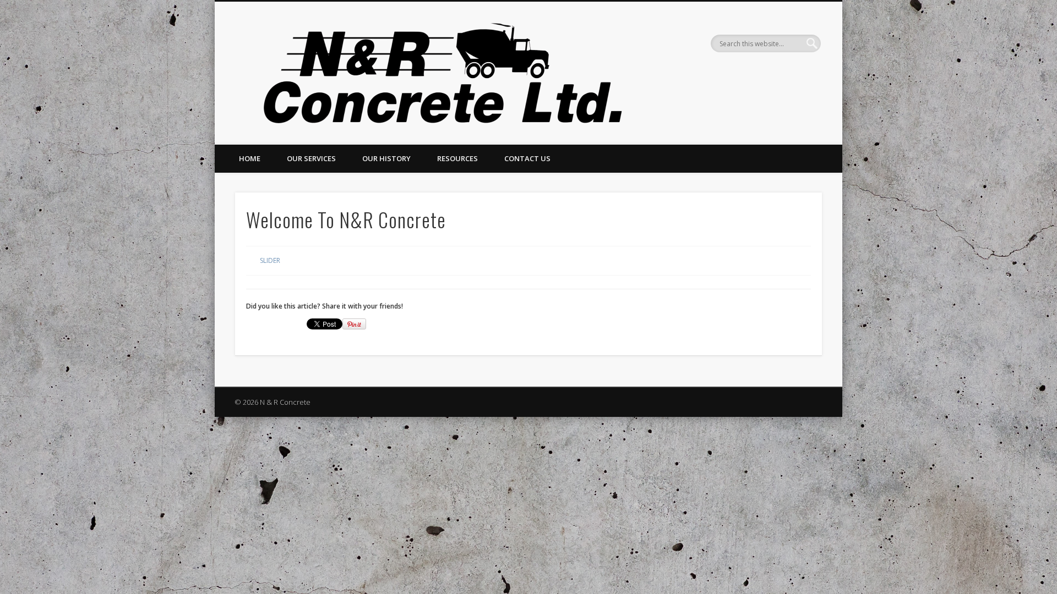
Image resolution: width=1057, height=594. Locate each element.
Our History (386, 158)
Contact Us (527, 158)
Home (249, 158)
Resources (457, 158)
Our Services (311, 158)
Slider (270, 260)
